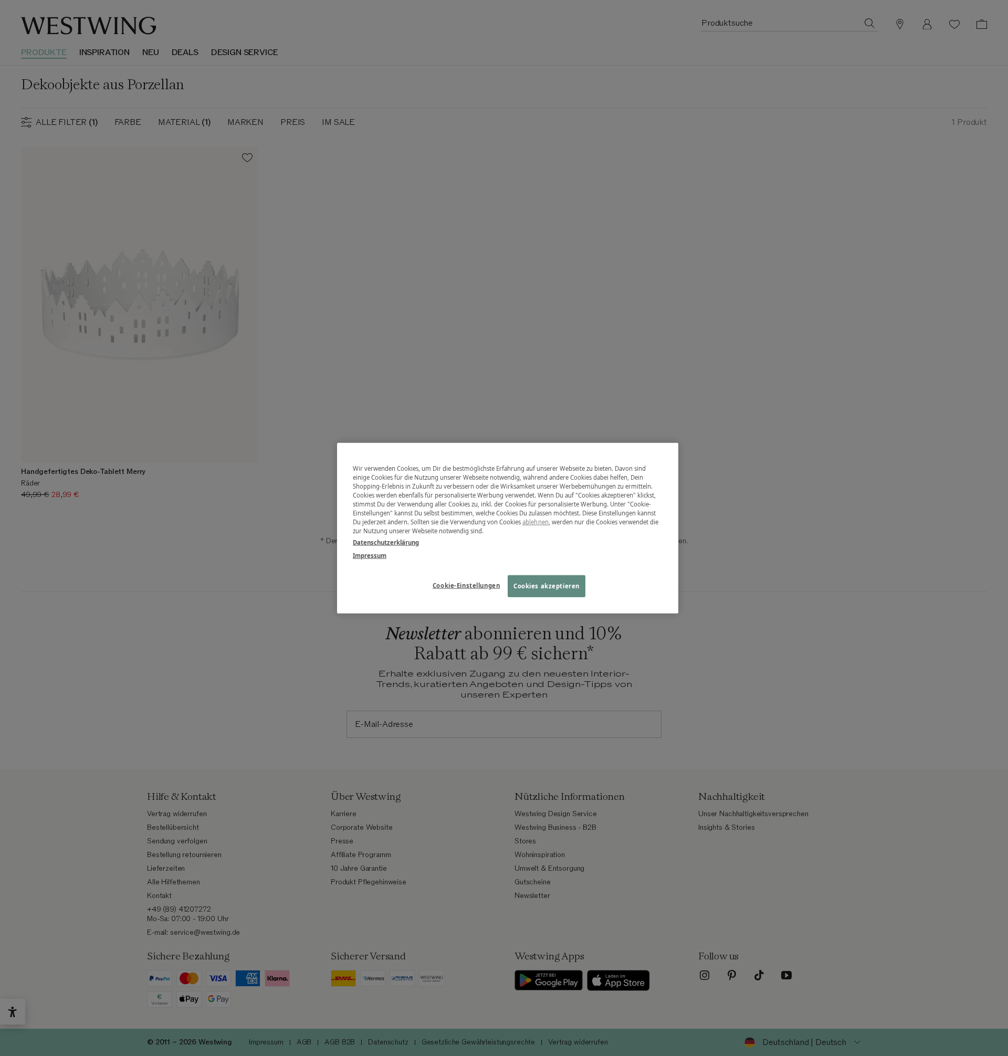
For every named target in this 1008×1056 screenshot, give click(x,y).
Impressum (369, 555)
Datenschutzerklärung (386, 542)
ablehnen (535, 522)
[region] (507, 528)
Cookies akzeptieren (546, 585)
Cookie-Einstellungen (466, 585)
